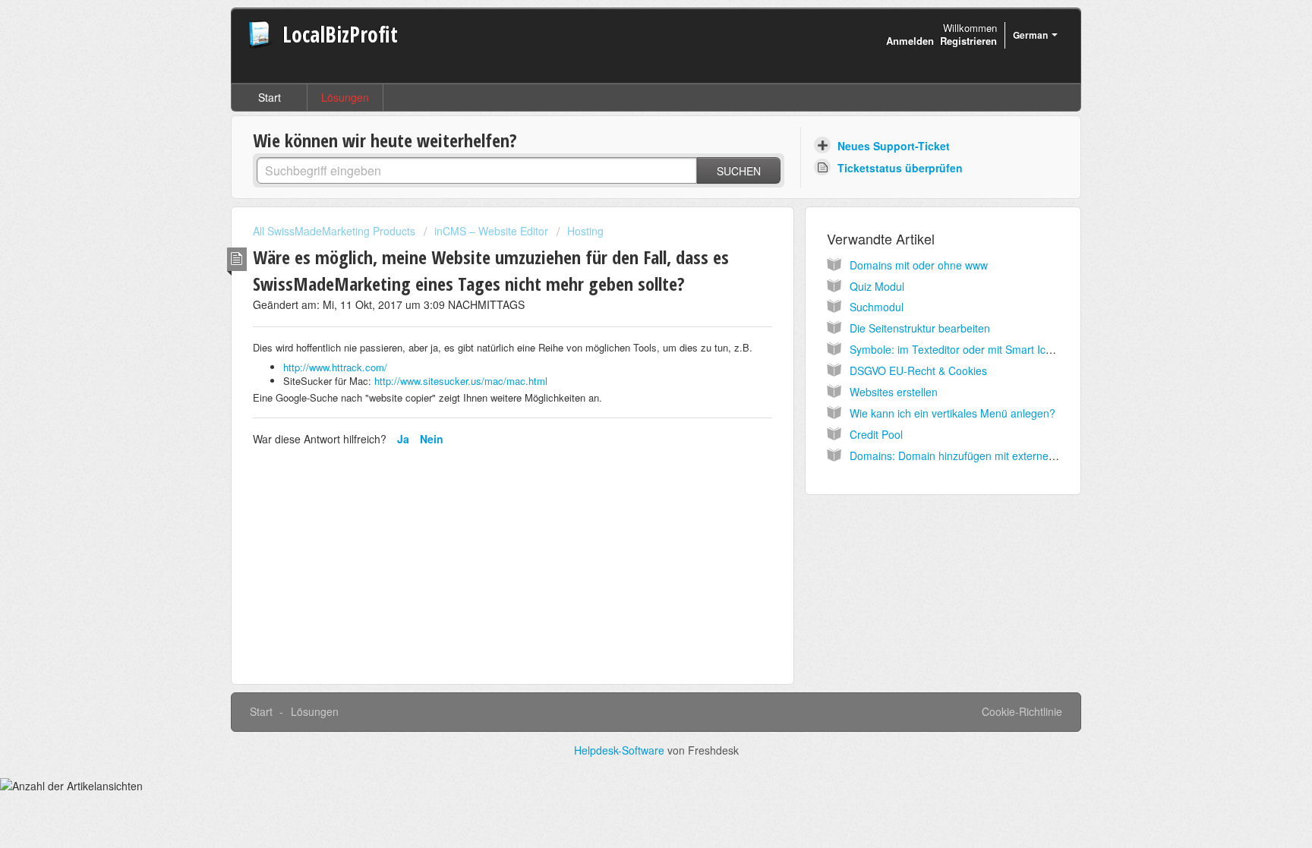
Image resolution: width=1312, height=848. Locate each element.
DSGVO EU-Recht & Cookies (918, 370)
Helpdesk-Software (620, 750)
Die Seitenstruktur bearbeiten (920, 328)
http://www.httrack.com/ (335, 367)
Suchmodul (877, 306)
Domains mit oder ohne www (919, 265)
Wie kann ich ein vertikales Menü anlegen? (952, 413)
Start (269, 97)
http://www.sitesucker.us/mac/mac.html (460, 381)
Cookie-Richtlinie (1022, 711)
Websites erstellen (894, 391)
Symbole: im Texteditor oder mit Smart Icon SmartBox (979, 349)
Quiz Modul (877, 286)
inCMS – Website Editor (491, 230)
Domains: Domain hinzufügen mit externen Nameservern (986, 455)
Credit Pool (876, 434)
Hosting (585, 230)
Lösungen (345, 97)
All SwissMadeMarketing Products (334, 230)
